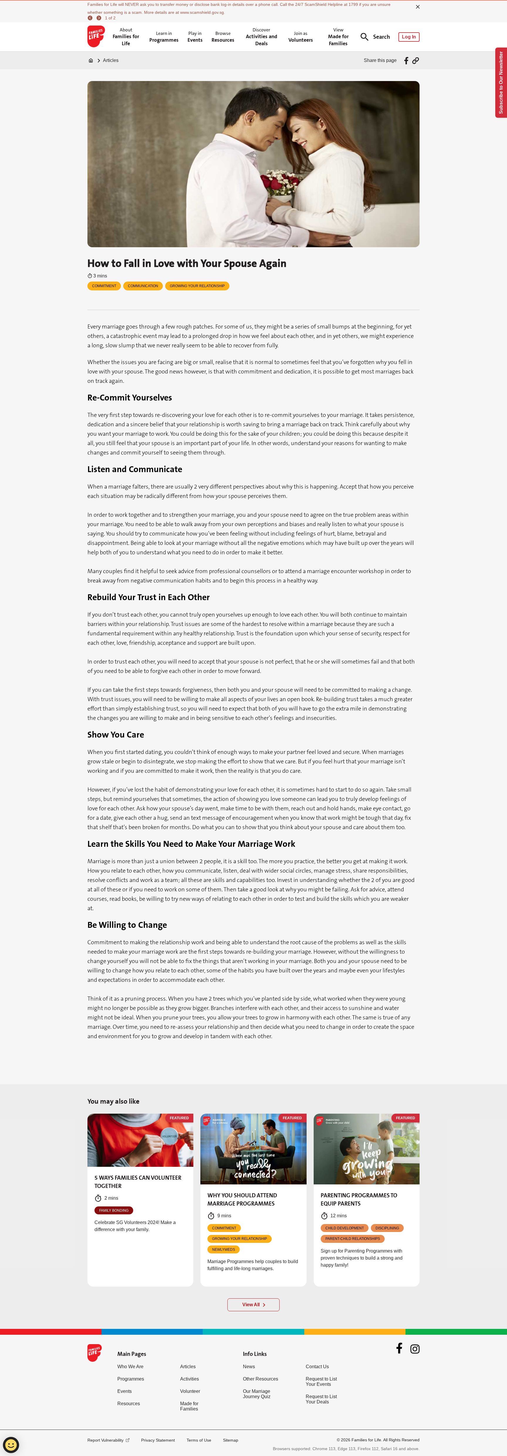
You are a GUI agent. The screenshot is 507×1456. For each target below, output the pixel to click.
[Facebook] (399, 1349)
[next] (99, 17)
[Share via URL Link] (416, 61)
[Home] (90, 60)
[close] (418, 7)
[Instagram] (415, 1349)
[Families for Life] (97, 37)
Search (381, 37)
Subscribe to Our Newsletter (500, 82)
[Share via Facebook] (407, 60)
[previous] (90, 17)
